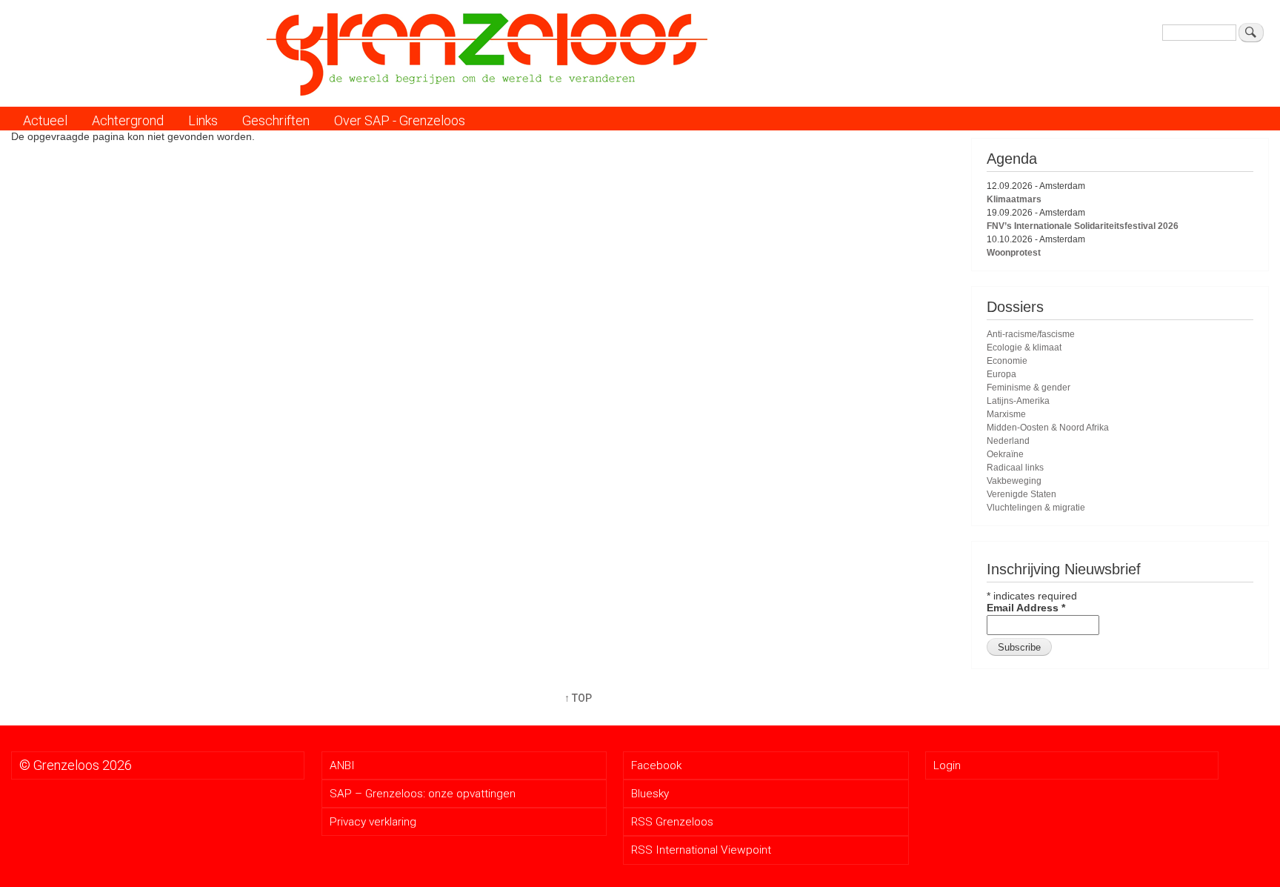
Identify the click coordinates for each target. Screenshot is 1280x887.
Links (203, 120)
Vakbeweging (1014, 481)
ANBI (342, 765)
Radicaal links (1015, 467)
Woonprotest (1014, 253)
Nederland (1008, 441)
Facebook (656, 765)
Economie (1007, 361)
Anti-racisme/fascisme (1031, 334)
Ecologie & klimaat (1024, 347)
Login (947, 765)
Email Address (1026, 608)
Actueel (45, 120)
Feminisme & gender (1028, 387)
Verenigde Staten (1021, 494)
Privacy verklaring (373, 821)
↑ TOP (578, 698)
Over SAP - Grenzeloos (399, 120)
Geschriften (276, 120)
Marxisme (1006, 414)
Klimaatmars (1014, 199)
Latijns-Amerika (1018, 401)
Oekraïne (1005, 454)
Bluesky (650, 793)
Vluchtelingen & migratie (1036, 507)
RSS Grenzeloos (672, 821)
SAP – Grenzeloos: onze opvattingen (423, 793)
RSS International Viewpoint (701, 850)
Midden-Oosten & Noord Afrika (1048, 427)
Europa (1001, 374)
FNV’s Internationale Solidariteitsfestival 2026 (1083, 226)
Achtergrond (128, 120)
